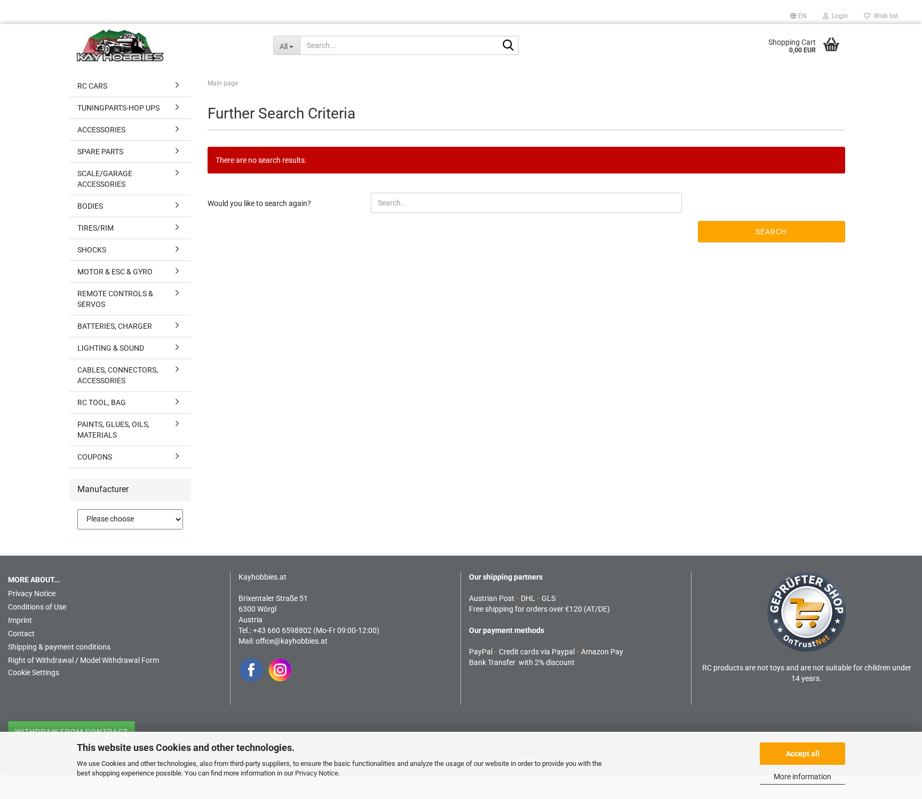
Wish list (884, 16)
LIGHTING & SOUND (110, 348)
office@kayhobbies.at (292, 641)
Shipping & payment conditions (59, 647)
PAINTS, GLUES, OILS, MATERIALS (113, 429)
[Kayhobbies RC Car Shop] (167, 45)
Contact (21, 633)
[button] (798, 16)
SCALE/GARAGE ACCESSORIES (104, 178)
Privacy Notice (316, 773)
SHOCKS (91, 250)
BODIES (90, 206)
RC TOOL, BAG (101, 402)
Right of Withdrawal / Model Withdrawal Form (83, 660)
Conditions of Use (37, 607)
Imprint (20, 620)
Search (771, 231)
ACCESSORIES (101, 129)
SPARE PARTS (100, 151)
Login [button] (838, 16)
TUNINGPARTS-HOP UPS (118, 108)
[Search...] (508, 46)
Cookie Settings (33, 672)
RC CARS (92, 86)
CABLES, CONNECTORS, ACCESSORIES (117, 375)
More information (802, 776)
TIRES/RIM (95, 228)
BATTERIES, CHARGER (114, 326)
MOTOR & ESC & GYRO (115, 271)
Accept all (803, 753)
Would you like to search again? (259, 203)
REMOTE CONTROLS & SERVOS (115, 298)
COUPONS (94, 457)
